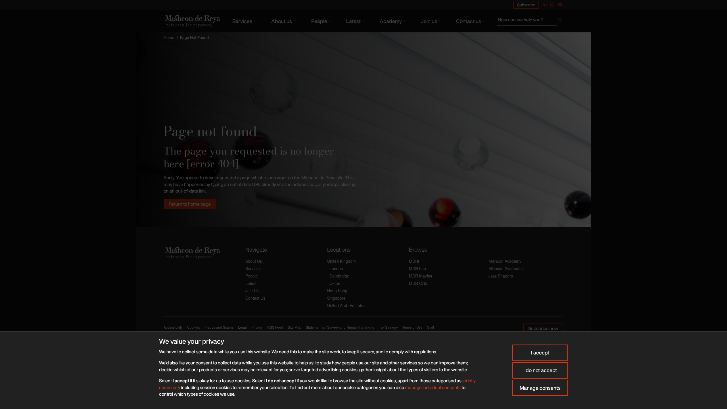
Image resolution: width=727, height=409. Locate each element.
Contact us (468, 21)
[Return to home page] (192, 20)
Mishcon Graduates (506, 268)
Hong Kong (337, 290)
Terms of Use (412, 327)
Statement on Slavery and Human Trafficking (340, 327)
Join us (429, 21)
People (319, 21)
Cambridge (339, 276)
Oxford (335, 283)
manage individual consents (433, 387)
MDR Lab (417, 268)
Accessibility (173, 327)
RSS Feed (275, 327)
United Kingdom (341, 261)
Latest (353, 21)
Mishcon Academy (504, 261)
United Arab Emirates (346, 305)
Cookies (193, 327)
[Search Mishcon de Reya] (530, 21)
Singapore (336, 298)
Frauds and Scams (218, 327)
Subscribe (526, 5)
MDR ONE (418, 283)
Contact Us (255, 298)
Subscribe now (543, 328)
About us (281, 21)
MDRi (414, 261)
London (336, 268)
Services (242, 21)
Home (169, 37)
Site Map (294, 327)
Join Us (252, 290)
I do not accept (540, 370)
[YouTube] (560, 4)
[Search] (560, 21)
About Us (253, 261)
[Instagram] (552, 4)
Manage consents (540, 387)
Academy (391, 21)
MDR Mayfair (421, 276)
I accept (540, 352)
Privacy (257, 327)
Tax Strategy (388, 327)
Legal (242, 327)
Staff (430, 327)
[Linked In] (544, 4)
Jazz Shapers (500, 276)
